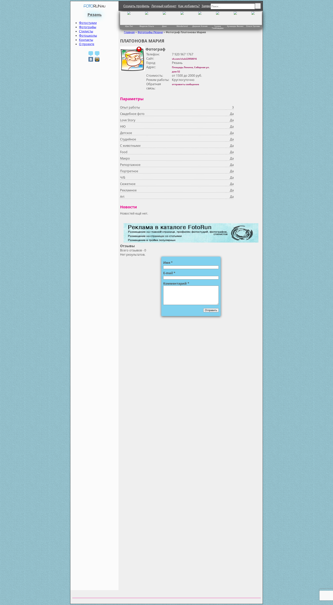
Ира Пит (129, 26)
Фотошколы (88, 35)
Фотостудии (88, 23)
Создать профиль (136, 6)
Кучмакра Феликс (235, 26)
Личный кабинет (163, 6)
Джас (164, 26)
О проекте (86, 44)
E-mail (169, 273)
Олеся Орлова (253, 26)
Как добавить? (189, 6)
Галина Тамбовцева (218, 27)
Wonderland (182, 26)
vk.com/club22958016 (184, 58)
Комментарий (176, 283)
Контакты (86, 40)
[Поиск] (258, 6)
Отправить (211, 310)
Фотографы (87, 27)
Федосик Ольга (147, 26)
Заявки (207, 6)
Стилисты (86, 31)
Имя (168, 262)
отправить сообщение (185, 84)
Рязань (94, 14)
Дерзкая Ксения (200, 26)
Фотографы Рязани (150, 32)
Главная (129, 32)
